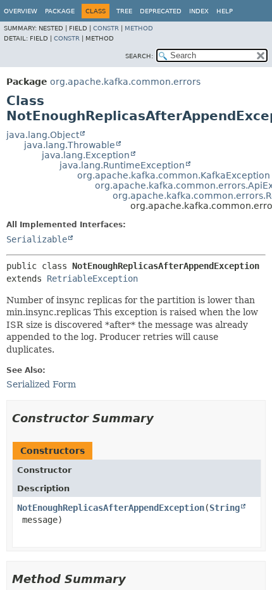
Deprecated (161, 11)
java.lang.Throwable (69, 145)
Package (60, 11)
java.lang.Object (42, 135)
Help (224, 11)
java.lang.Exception (86, 155)
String (224, 508)
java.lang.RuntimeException (122, 165)
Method (139, 28)
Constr (106, 28)
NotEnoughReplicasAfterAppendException (110, 508)
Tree (124, 11)
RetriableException (92, 278)
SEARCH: (139, 56)
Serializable (36, 239)
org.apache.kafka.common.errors (125, 82)
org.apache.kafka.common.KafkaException (173, 175)
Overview (20, 11)
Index (199, 11)
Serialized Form (41, 384)
